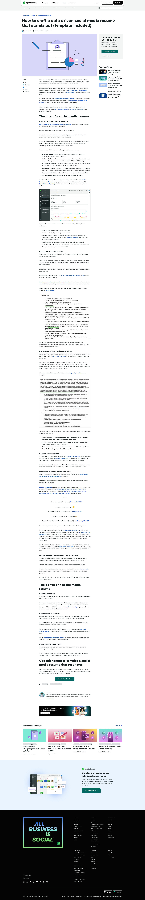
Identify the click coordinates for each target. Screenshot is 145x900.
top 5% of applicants (59, 356)
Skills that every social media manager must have (55, 124)
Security (92, 866)
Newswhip (76, 837)
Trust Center (93, 868)
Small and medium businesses (97, 824)
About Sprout (94, 852)
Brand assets (76, 877)
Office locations (94, 855)
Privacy (63, 896)
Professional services (95, 826)
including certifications (73, 456)
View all (119, 726)
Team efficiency (94, 839)
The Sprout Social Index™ (79, 855)
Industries (93, 846)
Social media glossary (78, 868)
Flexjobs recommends (66, 546)
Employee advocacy (78, 833)
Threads (109, 828)
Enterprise (93, 819)
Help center (110, 852)
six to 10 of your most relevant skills (72, 275)
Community (76, 861)
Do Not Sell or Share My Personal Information (112, 896)
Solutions (54, 2)
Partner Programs (77, 874)
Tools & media (56, 8)
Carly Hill (28, 30)
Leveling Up (45, 684)
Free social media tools (79, 879)
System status (111, 857)
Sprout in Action (116, 744)
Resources (71, 2)
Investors (93, 861)
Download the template (65, 678)
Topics (36, 8)
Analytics (76, 824)
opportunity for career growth (64, 98)
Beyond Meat (50, 290)
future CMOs (70, 92)
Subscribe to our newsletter (80, 852)
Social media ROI (77, 857)
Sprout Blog (26, 8)
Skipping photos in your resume (54, 637)
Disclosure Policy (88, 896)
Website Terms (79, 896)
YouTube (63, 744)
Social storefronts (94, 833)
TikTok (109, 833)
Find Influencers (77, 870)
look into (67, 607)
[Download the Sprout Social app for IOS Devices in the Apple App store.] (107, 891)
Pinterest (109, 830)
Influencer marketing (78, 830)
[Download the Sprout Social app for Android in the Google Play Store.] (117, 891)
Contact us (26, 878)
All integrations (111, 837)
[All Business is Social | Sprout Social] (43, 832)
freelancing (73, 607)
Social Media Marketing (44, 15)
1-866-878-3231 (27, 875)
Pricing (63, 2)
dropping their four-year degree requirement (71, 489)
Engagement (76, 819)
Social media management (96, 828)
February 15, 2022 (76, 511)
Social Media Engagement (30, 744)
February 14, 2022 (76, 502)
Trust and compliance (95, 844)
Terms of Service (70, 896)
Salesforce (110, 835)
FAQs (109, 855)
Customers (93, 859)
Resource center (77, 863)
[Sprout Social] (30, 3)
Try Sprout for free (109, 51)
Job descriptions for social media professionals (54, 282)
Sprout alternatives (78, 866)
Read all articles (50, 699)
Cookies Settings (97, 896)
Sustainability (93, 863)
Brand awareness (94, 837)
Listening (76, 828)
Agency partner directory (79, 872)
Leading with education (70, 530)
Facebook (110, 819)
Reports (51, 184)
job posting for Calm (75, 373)
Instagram (76, 744)
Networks (45, 8)
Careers (92, 857)
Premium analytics (78, 826)
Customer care (94, 830)
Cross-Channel (44, 184)
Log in (96, 2)
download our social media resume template (68, 109)
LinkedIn (109, 826)
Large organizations (45, 487)
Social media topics (78, 881)
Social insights (94, 835)
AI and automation (78, 835)
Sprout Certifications (60, 458)
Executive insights (70, 8)
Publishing (76, 822)
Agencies (93, 822)
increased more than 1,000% (77, 90)
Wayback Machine (72, 237)
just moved (84, 569)
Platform (44, 2)
